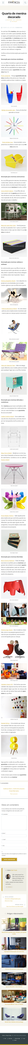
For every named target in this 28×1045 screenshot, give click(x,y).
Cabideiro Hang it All (6, 684)
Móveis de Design (17, 1038)
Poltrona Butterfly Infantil (8, 281)
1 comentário (18, 19)
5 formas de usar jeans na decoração (14, 969)
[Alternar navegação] (3, 2)
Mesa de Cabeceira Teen (8, 365)
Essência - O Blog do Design (6, 1035)
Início (5, 1038)
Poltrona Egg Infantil (7, 630)
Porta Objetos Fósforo (7, 516)
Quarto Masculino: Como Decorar (14, 987)
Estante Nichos (5, 723)
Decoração (14, 21)
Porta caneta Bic (5, 76)
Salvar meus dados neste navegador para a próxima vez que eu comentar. (14, 854)
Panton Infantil (5, 460)
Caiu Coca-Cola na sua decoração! (14, 905)
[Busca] (25, 2)
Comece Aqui (10, 1038)
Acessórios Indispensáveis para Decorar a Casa (12, 899)
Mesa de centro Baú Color (8, 225)
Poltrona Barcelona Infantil (9, 309)
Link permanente (14, 793)
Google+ (10, 886)
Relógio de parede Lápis (8, 110)
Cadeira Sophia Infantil (7, 416)
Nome (4, 833)
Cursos (24, 1038)
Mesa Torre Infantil (6, 453)
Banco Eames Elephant (7, 560)
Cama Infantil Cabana (7, 191)
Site (3, 845)
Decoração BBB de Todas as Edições (14, 1004)
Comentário (5, 814)
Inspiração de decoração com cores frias (14, 951)
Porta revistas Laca (7, 142)
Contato (15, 1040)
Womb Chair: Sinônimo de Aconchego (14, 1022)
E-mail (4, 839)
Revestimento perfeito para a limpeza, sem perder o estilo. (14, 933)
